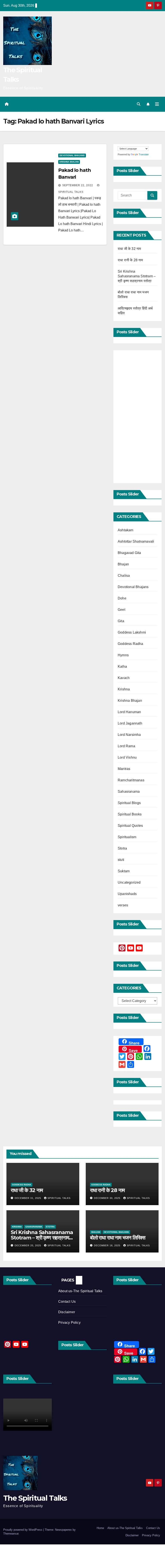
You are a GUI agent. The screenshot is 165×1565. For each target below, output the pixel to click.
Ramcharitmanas (131, 780)
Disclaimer (66, 1312)
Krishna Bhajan (69, 162)
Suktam (124, 871)
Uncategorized (129, 882)
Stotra (122, 848)
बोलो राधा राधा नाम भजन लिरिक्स (117, 1237)
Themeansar (10, 1533)
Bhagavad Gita (129, 553)
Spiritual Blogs (129, 803)
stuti (121, 860)
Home (100, 1528)
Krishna (124, 689)
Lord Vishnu (127, 757)
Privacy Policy (69, 1322)
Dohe (122, 598)
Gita (121, 621)
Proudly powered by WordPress (23, 1529)
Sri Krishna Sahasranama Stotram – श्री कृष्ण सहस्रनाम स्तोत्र (137, 276)
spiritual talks (58, 1198)
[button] (138, 104)
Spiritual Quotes (130, 825)
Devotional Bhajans (72, 155)
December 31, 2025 (28, 1198)
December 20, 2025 (28, 1245)
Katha (122, 666)
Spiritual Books (130, 814)
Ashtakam (125, 530)
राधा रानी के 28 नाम (130, 260)
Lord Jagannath (130, 723)
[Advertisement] (137, 416)
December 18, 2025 (107, 1245)
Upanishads (127, 894)
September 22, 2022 (78, 185)
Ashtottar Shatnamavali (136, 541)
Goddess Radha (130, 644)
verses (123, 905)
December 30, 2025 (107, 1198)
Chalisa (124, 575)
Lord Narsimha (129, 734)
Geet (121, 609)
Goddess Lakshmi (132, 632)
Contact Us (67, 1301)
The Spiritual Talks (35, 1498)
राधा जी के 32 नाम (129, 249)
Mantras (124, 769)
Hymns (123, 655)
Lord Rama (126, 746)
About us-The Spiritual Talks (80, 1291)
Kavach (124, 678)
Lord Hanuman (129, 712)
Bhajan (123, 564)
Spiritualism (127, 837)
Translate (144, 154)
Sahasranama (129, 791)
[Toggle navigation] (157, 104)
